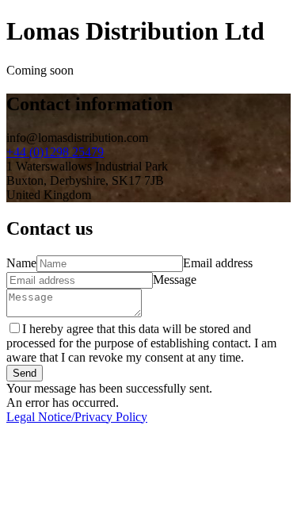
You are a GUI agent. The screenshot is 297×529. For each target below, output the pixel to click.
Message (174, 279)
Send (24, 373)
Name (21, 263)
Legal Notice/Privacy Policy (76, 417)
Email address (218, 263)
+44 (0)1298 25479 (55, 152)
